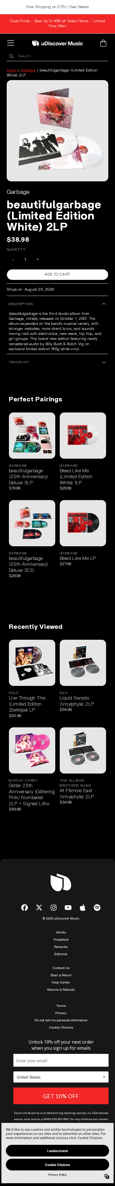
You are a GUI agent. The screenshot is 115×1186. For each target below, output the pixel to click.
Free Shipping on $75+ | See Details (57, 7)
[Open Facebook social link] (24, 907)
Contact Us (61, 968)
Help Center (61, 982)
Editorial (60, 954)
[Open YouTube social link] (68, 907)
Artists (61, 932)
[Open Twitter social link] (39, 907)
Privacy (60, 1013)
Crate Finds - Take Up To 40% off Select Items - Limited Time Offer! (57, 23)
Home (12, 70)
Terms (61, 1005)
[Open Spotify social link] (97, 907)
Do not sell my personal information (61, 1020)
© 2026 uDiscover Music (60, 918)
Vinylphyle (61, 939)
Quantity (16, 249)
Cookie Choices (61, 1027)
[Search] (11, 56)
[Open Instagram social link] (53, 907)
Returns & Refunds (61, 989)
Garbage (28, 70)
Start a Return (61, 975)
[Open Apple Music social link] (82, 907)
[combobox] (57, 56)
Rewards (61, 946)
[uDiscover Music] (57, 43)
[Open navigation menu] (12, 43)
